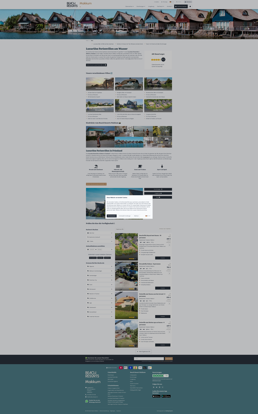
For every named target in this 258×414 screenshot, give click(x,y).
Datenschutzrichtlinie (142, 210)
